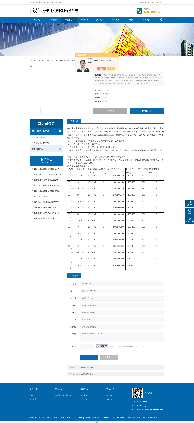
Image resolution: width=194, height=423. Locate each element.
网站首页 (37, 20)
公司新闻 (84, 395)
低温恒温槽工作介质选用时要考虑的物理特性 (47, 213)
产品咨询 (110, 111)
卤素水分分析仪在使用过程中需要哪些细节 (47, 202)
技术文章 (100, 20)
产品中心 (68, 20)
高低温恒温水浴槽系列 (63, 61)
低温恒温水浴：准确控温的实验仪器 (47, 174)
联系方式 (109, 399)
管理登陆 (89, 418)
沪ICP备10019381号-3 (69, 418)
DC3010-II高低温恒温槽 (84, 374)
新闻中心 (84, 20)
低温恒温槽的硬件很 (41, 196)
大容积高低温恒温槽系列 (42, 143)
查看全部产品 (37, 149)
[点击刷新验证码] (102, 346)
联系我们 (160, 2)
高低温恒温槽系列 (40, 137)
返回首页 (143, 2)
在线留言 (151, 2)
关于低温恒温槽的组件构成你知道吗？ (47, 191)
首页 (42, 61)
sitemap (81, 418)
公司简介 (33, 395)
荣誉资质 (115, 20)
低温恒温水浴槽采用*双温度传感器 (47, 185)
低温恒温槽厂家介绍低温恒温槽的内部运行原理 (47, 180)
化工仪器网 (105, 418)
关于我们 (53, 20)
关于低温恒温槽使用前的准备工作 (46, 169)
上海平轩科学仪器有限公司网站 (50, 2)
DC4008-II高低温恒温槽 (84, 367)
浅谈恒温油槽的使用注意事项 (45, 218)
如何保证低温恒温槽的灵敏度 (45, 207)
